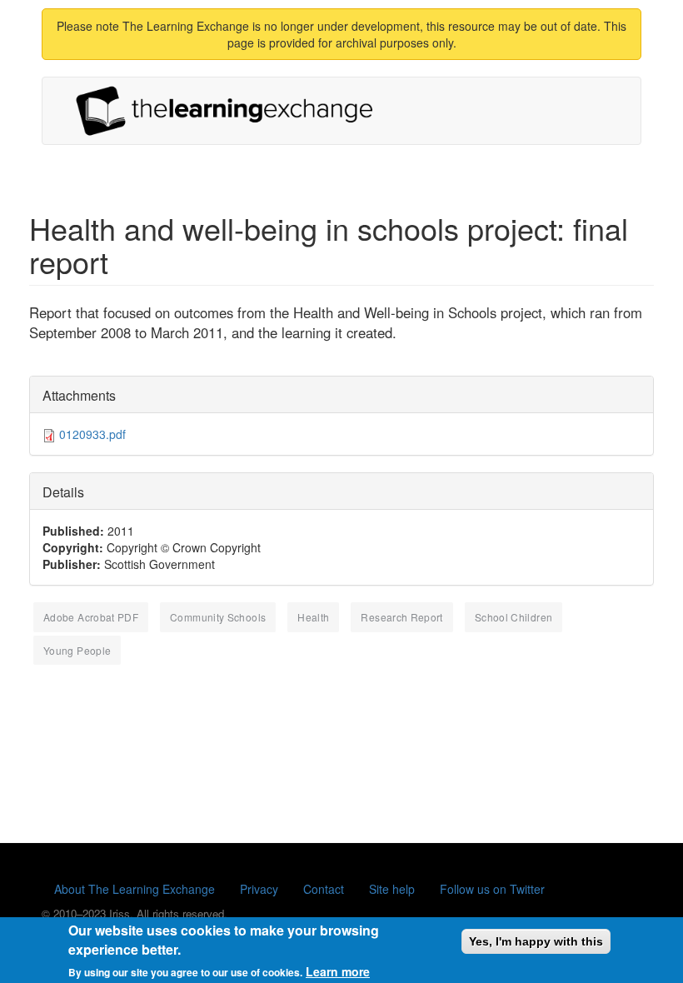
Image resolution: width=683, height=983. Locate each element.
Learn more (338, 971)
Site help (392, 889)
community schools (218, 617)
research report (401, 617)
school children (513, 617)
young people (77, 650)
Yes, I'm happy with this (536, 941)
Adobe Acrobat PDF (90, 617)
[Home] (230, 110)
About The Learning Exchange (134, 889)
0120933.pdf (92, 434)
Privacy (259, 889)
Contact (323, 889)
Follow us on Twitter (492, 889)
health (313, 617)
